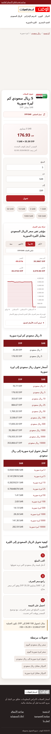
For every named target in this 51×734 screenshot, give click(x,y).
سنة (11, 244)
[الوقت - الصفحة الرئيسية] (34, 9)
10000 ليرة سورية (37, 526)
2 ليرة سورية (39, 469)
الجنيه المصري (44, 22)
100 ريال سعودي (38, 417)
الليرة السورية (31, 22)
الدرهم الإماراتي (30, 16)
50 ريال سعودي (38, 411)
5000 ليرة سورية (38, 520)
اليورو (40, 16)
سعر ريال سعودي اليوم (36, 644)
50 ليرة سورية (39, 495)
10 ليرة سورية (39, 482)
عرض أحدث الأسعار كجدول (32, 323)
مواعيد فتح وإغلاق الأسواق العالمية (13, 2)
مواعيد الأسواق (17, 711)
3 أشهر (20, 244)
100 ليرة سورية (38, 501)
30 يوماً (30, 244)
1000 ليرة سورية (38, 514)
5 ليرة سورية (39, 476)
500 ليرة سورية (38, 507)
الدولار (47, 16)
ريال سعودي (36, 33)
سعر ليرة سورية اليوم (36, 651)
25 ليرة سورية (39, 488)
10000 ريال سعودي (36, 442)
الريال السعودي (16, 16)
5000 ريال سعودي (37, 436)
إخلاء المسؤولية (17, 716)
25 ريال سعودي (38, 405)
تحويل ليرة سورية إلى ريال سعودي (31, 658)
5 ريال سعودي (39, 392)
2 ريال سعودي (39, 386)
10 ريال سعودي (38, 398)
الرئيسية (46, 33)
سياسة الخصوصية (42, 716)
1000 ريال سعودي (37, 430)
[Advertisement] (25, 62)
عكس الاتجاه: (25, 250)
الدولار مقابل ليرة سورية (35, 673)
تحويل (25, 198)
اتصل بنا (46, 720)
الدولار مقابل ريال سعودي (35, 666)
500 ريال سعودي (38, 423)
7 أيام (40, 244)
